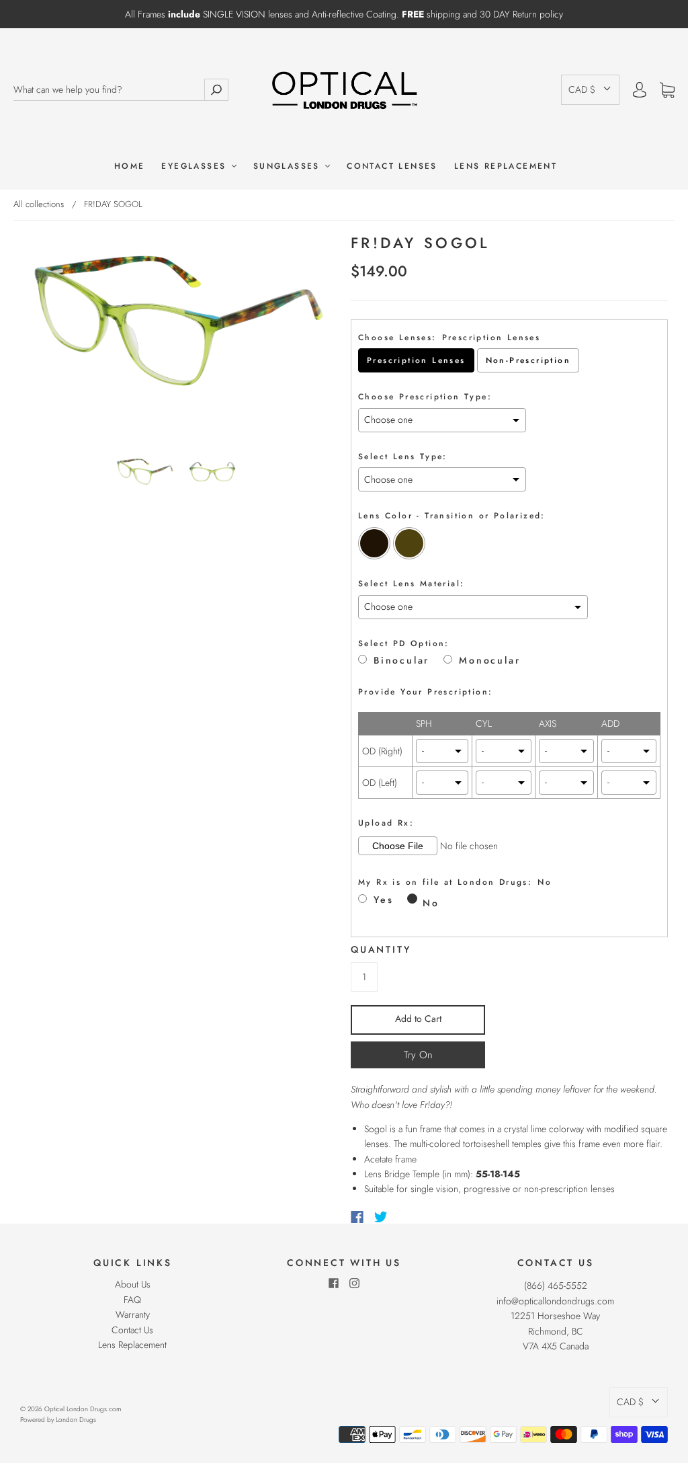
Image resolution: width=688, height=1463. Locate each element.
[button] (590, 89)
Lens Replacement (505, 166)
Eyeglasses (195, 166)
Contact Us (132, 1330)
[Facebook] (357, 1217)
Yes (383, 900)
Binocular (401, 660)
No (431, 903)
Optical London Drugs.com (82, 1409)
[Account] (639, 90)
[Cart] (667, 90)
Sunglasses (288, 166)
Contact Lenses (392, 166)
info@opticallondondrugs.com (555, 1301)
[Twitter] (381, 1217)
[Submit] (216, 90)
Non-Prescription (528, 360)
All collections (38, 204)
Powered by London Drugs (58, 1420)
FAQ (132, 1299)
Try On (418, 1054)
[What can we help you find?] (108, 90)
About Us (132, 1284)
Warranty (133, 1314)
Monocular (489, 660)
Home (129, 166)
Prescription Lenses (416, 360)
